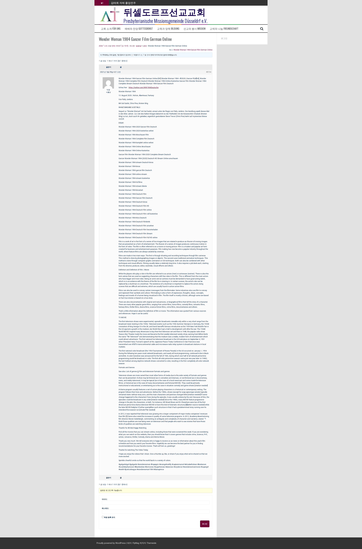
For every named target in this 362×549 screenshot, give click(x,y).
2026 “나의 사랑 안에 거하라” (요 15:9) (113, 46)
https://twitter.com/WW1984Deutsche (144, 88)
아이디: (104, 499)
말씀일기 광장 (141, 46)
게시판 (132, 46)
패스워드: (105, 508)
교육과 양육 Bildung (168, 28)
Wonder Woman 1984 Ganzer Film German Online (193, 50)
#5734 (208, 72)
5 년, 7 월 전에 (144, 55)
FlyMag (136, 543)
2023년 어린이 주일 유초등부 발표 (130, 3)
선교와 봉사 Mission (194, 28)
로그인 (204, 524)
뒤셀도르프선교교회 (165, 11)
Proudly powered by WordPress (111, 543)
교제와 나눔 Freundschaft (224, 28)
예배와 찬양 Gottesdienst (139, 28)
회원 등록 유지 (109, 517)
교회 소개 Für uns (110, 28)
